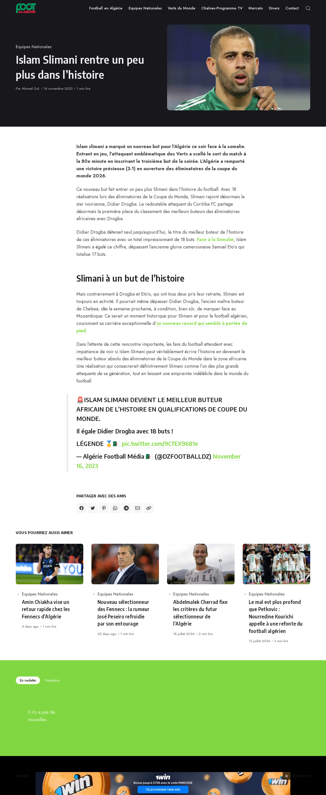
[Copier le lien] (149, 508)
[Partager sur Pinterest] (104, 508)
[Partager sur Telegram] (126, 508)
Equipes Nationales (33, 47)
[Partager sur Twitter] (93, 508)
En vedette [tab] (28, 680)
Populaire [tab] (52, 680)
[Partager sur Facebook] (81, 508)
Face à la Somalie (215, 239)
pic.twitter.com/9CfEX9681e (160, 443)
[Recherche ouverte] (308, 8)
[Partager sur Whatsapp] (115, 508)
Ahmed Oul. (31, 88)
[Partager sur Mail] (137, 508)
